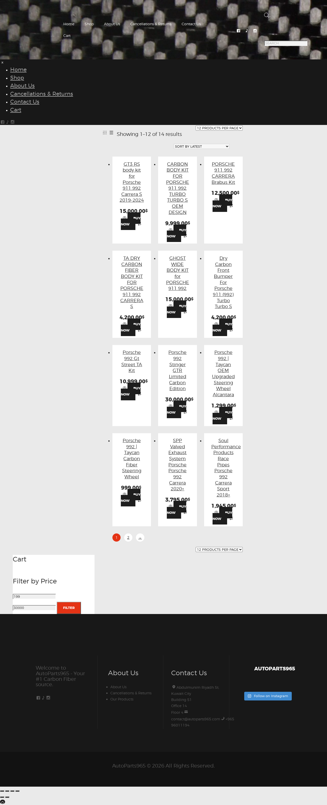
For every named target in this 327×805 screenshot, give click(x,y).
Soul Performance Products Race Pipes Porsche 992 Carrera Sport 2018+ (226, 467)
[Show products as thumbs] (104, 132)
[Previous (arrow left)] (2, 797)
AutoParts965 (129, 766)
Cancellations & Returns (150, 24)
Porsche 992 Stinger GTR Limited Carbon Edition (177, 370)
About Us (112, 24)
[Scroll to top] (2, 802)
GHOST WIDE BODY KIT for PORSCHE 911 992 (177, 273)
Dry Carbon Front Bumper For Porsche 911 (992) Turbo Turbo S (223, 282)
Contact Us (191, 24)
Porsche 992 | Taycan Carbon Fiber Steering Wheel (131, 458)
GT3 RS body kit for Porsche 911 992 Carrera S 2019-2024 (132, 182)
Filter (69, 608)
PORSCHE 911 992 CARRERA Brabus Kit (223, 173)
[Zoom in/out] (2, 791)
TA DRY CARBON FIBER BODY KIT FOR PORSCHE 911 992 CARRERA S (131, 282)
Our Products (121, 699)
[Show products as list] (111, 132)
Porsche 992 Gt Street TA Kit (131, 361)
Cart (67, 35)
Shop (89, 24)
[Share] (12, 791)
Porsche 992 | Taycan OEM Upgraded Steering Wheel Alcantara (223, 373)
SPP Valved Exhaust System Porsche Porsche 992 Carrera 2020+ (177, 464)
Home (68, 24)
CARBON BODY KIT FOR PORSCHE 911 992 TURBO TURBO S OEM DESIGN (177, 188)
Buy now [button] (131, 221)
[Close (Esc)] (17, 791)
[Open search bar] (266, 16)
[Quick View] (125, 218)
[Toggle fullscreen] (7, 791)
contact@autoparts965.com (195, 719)
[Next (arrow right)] (7, 797)
